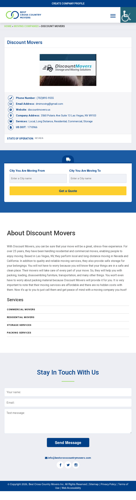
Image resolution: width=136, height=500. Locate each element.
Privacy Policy (108, 484)
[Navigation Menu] (113, 16)
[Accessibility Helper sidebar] (128, 15)
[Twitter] (68, 465)
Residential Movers (20, 317)
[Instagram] (76, 465)
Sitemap (94, 484)
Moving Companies (26, 26)
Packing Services (19, 332)
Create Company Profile (68, 3)
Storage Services (19, 325)
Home (8, 26)
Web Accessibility (71, 488)
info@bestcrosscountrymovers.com (69, 457)
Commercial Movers (21, 309)
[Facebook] (60, 465)
